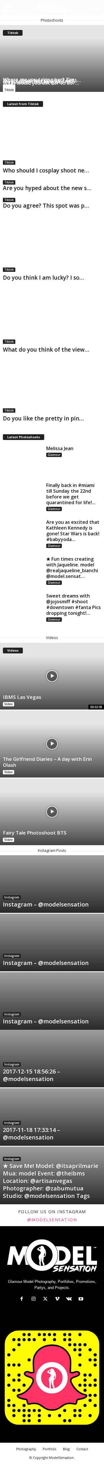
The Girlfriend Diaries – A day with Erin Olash (47, 762)
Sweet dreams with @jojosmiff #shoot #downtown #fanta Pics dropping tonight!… (73, 604)
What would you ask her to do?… (41, 82)
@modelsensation (52, 1219)
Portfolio (49, 1449)
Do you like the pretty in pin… (43, 418)
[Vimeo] (58, 1299)
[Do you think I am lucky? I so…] (52, 246)
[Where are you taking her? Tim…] (52, 58)
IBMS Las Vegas (22, 697)
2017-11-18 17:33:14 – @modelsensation (31, 1133)
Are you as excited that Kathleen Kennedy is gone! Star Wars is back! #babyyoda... (72, 531)
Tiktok (9, 90)
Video (8, 704)
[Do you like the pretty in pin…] (52, 387)
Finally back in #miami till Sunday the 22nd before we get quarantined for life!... (70, 494)
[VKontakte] (70, 1299)
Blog (66, 1449)
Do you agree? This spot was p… (46, 205)
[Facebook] (23, 1299)
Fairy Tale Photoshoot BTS (34, 832)
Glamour (54, 455)
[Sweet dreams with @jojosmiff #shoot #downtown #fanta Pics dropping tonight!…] (22, 607)
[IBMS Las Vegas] (52, 676)
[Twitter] (47, 1299)
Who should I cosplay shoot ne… (46, 170)
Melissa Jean (59, 448)
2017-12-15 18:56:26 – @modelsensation (31, 1075)
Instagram (11, 897)
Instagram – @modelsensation (46, 904)
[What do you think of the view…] (52, 318)
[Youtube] (81, 1299)
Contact (82, 1449)
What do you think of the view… (46, 349)
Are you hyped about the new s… (47, 188)
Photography (26, 1449)
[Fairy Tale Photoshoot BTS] (52, 811)
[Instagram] (35, 1299)
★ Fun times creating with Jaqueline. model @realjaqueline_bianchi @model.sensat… (72, 567)
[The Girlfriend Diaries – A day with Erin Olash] (52, 743)
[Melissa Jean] (22, 460)
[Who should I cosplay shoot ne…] (52, 138)
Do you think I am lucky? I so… (43, 277)
